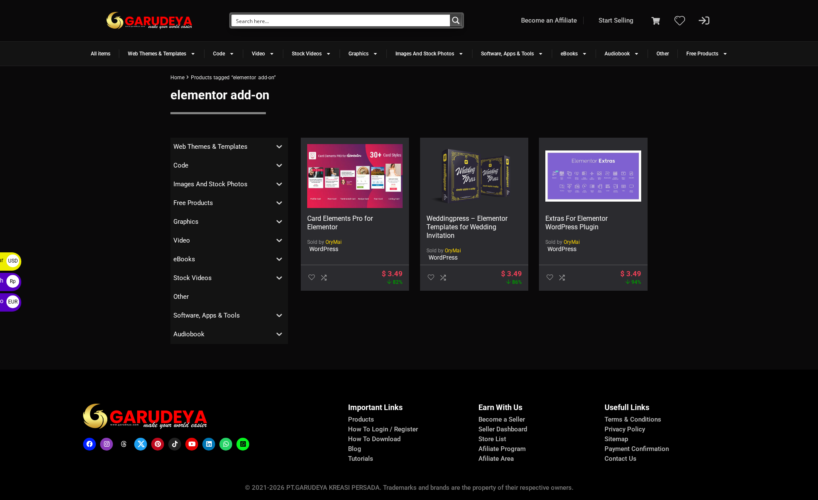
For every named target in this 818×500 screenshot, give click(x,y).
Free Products (702, 54)
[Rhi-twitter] (140, 444)
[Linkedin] (208, 444)
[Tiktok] (174, 444)
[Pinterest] (157, 444)
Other (663, 54)
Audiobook (617, 54)
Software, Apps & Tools (507, 54)
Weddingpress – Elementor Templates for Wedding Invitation (466, 227)
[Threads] (123, 444)
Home (177, 78)
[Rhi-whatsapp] (225, 444)
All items (100, 54)
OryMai (333, 242)
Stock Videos (307, 54)
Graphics (359, 54)
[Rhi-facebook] (89, 444)
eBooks (569, 54)
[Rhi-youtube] (191, 444)
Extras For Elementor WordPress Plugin (576, 222)
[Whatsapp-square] (242, 444)
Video (258, 54)
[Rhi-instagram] (106, 444)
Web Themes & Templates (157, 54)
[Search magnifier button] (456, 20)
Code (219, 54)
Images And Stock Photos (424, 54)
